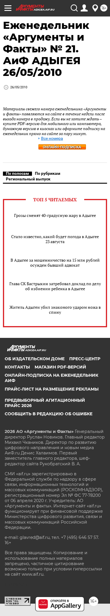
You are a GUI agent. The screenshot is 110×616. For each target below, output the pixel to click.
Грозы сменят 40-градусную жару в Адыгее (55, 215)
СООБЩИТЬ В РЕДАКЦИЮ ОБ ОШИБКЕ (48, 413)
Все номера (52, 138)
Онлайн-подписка (62, 147)
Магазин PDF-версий (60, 367)
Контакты (17, 367)
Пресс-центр (84, 358)
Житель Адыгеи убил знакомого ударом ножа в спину (55, 310)
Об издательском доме (35, 358)
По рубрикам (47, 173)
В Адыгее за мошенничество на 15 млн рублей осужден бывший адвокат (55, 263)
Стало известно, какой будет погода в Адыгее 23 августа (55, 239)
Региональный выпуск (28, 179)
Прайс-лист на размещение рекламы (52, 389)
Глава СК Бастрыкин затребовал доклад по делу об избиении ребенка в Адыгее (55, 286)
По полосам (17, 173)
